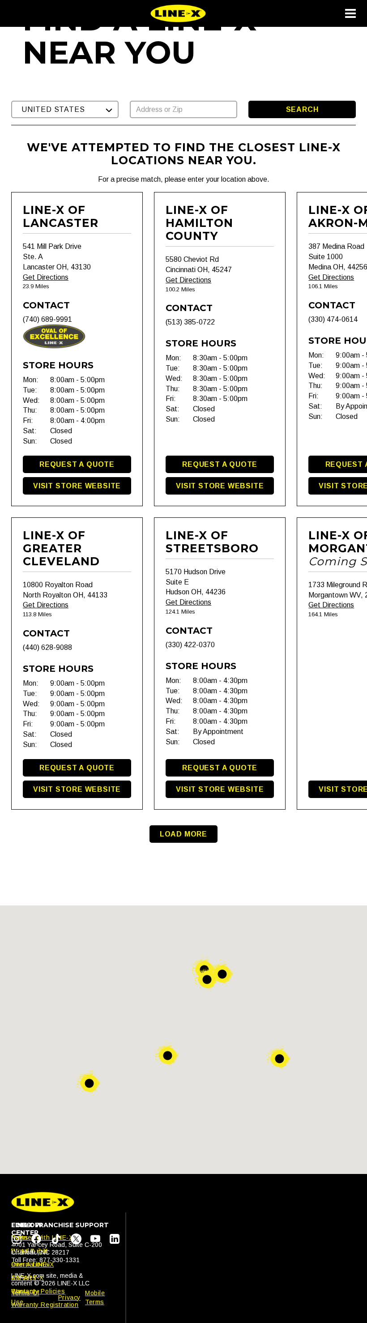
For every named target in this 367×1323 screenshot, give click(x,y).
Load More (183, 834)
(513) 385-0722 (190, 322)
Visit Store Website (77, 486)
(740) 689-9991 (47, 319)
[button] (65, 109)
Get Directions (45, 277)
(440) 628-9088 (47, 647)
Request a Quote (77, 464)
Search (302, 109)
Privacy (69, 1297)
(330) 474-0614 (333, 319)
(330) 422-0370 (190, 645)
